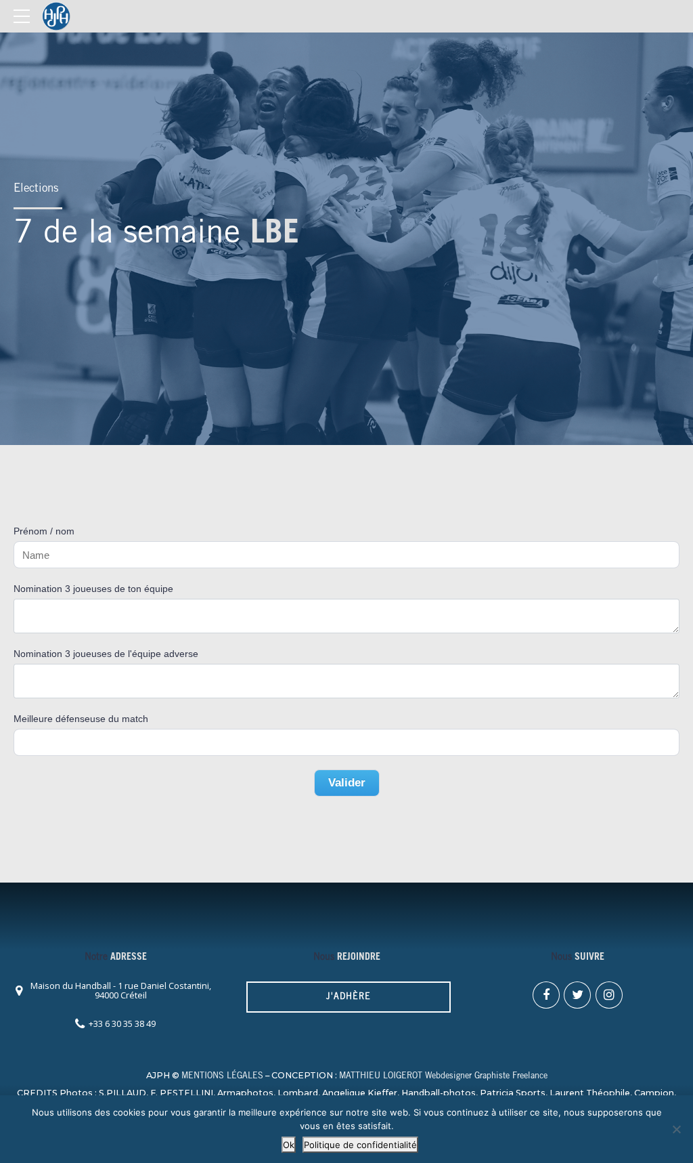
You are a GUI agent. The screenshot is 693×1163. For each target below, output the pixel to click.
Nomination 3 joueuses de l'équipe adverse (106, 653)
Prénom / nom (44, 531)
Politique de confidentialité (360, 1144)
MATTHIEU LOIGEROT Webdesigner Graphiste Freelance (443, 1076)
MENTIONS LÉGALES (222, 1076)
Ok (288, 1144)
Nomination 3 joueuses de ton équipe (93, 588)
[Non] (676, 1129)
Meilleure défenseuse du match (81, 718)
